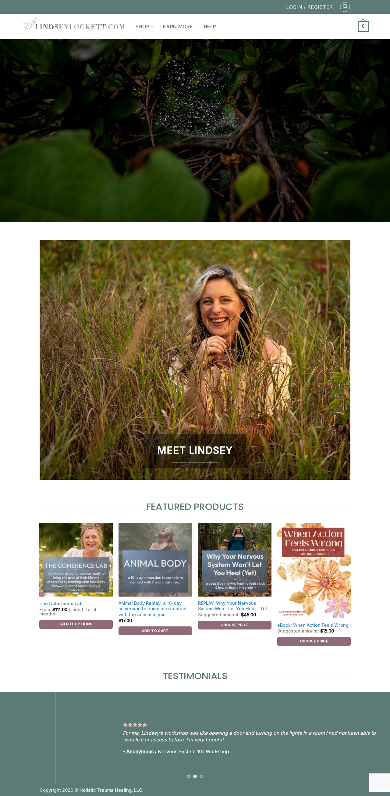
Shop (142, 26)
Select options (76, 624)
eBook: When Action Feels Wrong (313, 625)
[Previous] (15, 738)
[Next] (374, 738)
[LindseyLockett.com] (73, 26)
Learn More (176, 26)
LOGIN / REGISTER (309, 7)
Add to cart (155, 631)
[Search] (345, 7)
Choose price (235, 625)
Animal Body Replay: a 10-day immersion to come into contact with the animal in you (153, 609)
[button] (363, 26)
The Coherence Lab (61, 603)
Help (210, 26)
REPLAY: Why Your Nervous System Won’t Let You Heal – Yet (232, 606)
